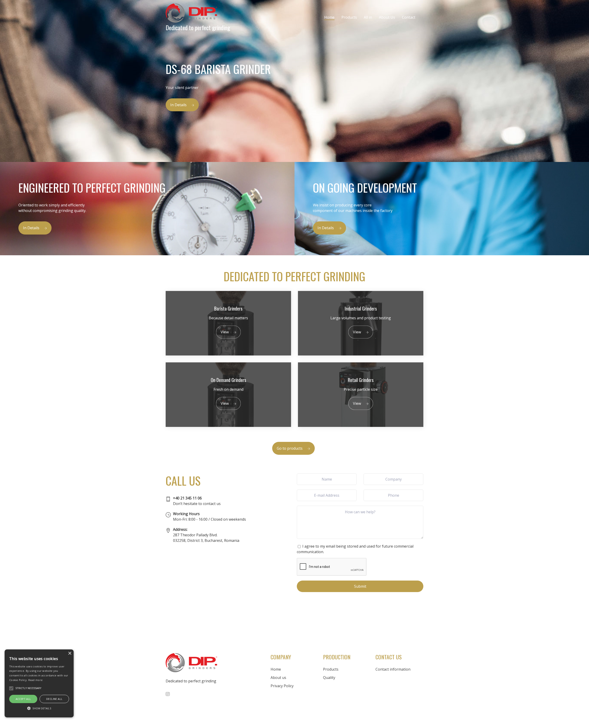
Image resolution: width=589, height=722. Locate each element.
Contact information (392, 669)
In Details (178, 104)
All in (368, 17)
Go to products (290, 448)
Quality (329, 677)
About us (278, 677)
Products (349, 17)
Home (329, 17)
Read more (35, 680)
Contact (408, 17)
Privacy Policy (282, 685)
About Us (387, 17)
